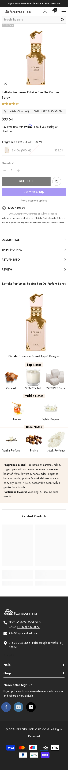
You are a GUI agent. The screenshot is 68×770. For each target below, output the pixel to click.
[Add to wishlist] (56, 181)
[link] (17, 577)
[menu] (64, 11)
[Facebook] (6, 707)
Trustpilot (8, 655)
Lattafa (12, 111)
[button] (10, 104)
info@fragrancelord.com (23, 633)
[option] (34, 3)
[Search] (62, 19)
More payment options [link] (34, 201)
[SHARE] (63, 181)
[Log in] (45, 11)
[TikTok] (31, 707)
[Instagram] (18, 707)
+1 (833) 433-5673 (28, 627)
